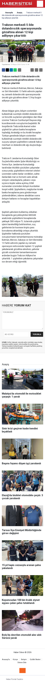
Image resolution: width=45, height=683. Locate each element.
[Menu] (40, 4)
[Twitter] (7, 70)
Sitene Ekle (22, 662)
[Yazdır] (19, 70)
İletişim (24, 659)
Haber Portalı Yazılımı (14, 679)
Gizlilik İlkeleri (35, 659)
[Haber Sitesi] (17, 3)
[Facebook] (3, 70)
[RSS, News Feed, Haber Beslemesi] (22, 670)
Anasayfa (9, 13)
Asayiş (19, 13)
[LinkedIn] (11, 70)
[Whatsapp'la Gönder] (15, 70)
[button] (32, 70)
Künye (15, 659)
